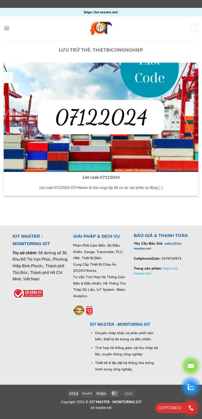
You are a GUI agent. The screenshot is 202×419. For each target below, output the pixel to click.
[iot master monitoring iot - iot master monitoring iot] (101, 28)
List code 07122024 (101, 178)
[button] (7, 28)
